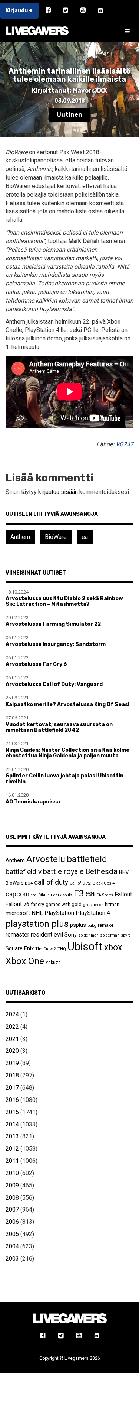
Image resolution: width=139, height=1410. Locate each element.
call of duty (51, 882)
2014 (12, 1124)
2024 (12, 1014)
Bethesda (101, 871)
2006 (12, 1221)
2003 (12, 1258)
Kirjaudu (17, 10)
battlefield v (24, 871)
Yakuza (53, 962)
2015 (12, 1112)
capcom (17, 894)
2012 (12, 1148)
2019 (12, 1063)
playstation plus (37, 924)
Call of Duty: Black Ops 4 (92, 883)
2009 (12, 1185)
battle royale (63, 871)
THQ (61, 949)
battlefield (87, 859)
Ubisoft (85, 946)
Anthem (20, 536)
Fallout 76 (17, 904)
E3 (79, 893)
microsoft (18, 913)
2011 (12, 1160)
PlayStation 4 (93, 912)
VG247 (124, 444)
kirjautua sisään (58, 491)
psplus (78, 925)
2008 (12, 1197)
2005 (12, 1234)
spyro (125, 935)
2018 (12, 1075)
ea (85, 536)
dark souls (62, 895)
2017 (12, 1087)
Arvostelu (45, 859)
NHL (37, 912)
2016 (12, 1099)
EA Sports (104, 895)
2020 (12, 1050)
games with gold (64, 904)
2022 (12, 1026)
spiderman (109, 935)
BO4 (29, 883)
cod (34, 895)
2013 (12, 1136)
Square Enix (20, 948)
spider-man (88, 935)
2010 (12, 1173)
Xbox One (25, 960)
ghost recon (93, 904)
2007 (12, 1209)
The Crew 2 (45, 949)
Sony (70, 934)
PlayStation (59, 912)
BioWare (56, 536)
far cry (37, 904)
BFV (124, 872)
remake (105, 925)
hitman (112, 904)
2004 (12, 1246)
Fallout (123, 894)
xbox (113, 947)
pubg (91, 925)
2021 (12, 1038)
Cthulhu (45, 895)
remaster (17, 934)
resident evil (47, 934)
